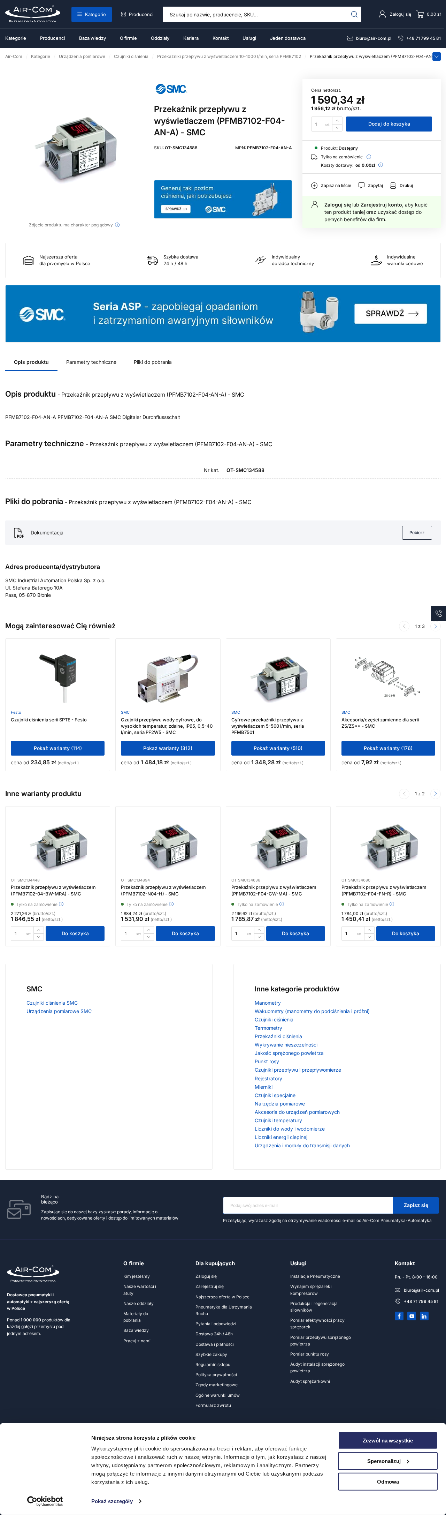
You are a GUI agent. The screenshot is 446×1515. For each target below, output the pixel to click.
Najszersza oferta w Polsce (222, 1296)
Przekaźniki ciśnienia (278, 1036)
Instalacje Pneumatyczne (315, 1276)
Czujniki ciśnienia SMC (52, 1003)
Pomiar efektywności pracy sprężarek (317, 1323)
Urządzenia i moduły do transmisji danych (302, 1145)
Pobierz (417, 532)
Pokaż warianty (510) (278, 748)
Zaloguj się (337, 205)
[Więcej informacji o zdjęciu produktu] (117, 225)
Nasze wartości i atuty (139, 1290)
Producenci (141, 14)
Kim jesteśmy (136, 1276)
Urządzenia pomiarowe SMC (59, 1011)
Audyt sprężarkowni (310, 1381)
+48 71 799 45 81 (423, 38)
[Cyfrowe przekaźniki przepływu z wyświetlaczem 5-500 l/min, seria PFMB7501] (278, 678)
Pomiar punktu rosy (309, 1354)
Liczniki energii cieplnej (281, 1137)
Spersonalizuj (384, 1461)
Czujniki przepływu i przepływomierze (298, 1070)
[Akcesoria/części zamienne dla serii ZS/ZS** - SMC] (388, 678)
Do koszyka (75, 933)
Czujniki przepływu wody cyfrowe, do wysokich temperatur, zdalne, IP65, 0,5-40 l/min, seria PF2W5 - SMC (167, 726)
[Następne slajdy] (435, 794)
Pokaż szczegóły (112, 1501)
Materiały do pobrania (135, 1317)
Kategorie (95, 14)
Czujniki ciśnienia (274, 1019)
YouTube (412, 1316)
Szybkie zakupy (211, 1354)
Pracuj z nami (137, 1340)
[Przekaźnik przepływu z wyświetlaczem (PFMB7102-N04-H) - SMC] (168, 846)
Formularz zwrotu (213, 1405)
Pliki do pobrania (153, 362)
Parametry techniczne (91, 362)
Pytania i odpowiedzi (215, 1323)
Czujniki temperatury (278, 1120)
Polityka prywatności (216, 1374)
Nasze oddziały (138, 1303)
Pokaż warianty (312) (167, 748)
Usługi (249, 38)
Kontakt (221, 38)
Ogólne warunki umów (217, 1395)
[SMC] (171, 97)
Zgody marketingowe (216, 1384)
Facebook (399, 1316)
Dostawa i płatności (214, 1344)
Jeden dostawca (288, 38)
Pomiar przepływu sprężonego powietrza (320, 1341)
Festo (16, 712)
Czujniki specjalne (275, 1095)
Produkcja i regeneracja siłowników (314, 1307)
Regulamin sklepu (212, 1364)
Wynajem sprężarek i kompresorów (311, 1290)
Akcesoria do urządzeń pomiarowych (297, 1112)
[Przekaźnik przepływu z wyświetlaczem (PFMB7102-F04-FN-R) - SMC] (388, 846)
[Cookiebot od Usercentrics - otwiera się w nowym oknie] (45, 1501)
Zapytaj (375, 185)
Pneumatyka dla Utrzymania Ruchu (223, 1310)
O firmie (128, 38)
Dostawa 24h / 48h (214, 1333)
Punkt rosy (267, 1061)
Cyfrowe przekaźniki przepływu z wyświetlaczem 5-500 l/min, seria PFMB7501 (267, 726)
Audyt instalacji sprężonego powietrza (317, 1367)
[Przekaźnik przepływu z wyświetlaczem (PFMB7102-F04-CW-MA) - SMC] (278, 846)
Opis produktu (31, 362)
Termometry (268, 1028)
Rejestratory (268, 1078)
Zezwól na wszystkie (388, 1440)
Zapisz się (416, 1205)
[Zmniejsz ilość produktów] (337, 128)
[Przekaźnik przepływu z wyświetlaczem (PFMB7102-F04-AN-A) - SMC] (74, 149)
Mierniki (263, 1087)
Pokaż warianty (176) (388, 748)
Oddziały (160, 38)
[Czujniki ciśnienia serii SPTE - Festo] (57, 678)
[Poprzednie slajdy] (404, 626)
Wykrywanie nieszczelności (286, 1045)
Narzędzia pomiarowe (280, 1104)
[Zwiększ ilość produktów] (337, 120)
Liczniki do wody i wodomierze (290, 1129)
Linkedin (424, 1316)
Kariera (191, 38)
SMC (125, 712)
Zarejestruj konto (381, 205)
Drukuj (406, 185)
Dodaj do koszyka (389, 124)
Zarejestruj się (209, 1286)
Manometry (268, 1003)
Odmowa (388, 1481)
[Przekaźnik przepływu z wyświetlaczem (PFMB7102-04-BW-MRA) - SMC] (57, 846)
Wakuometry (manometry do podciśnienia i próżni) (312, 1011)
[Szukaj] (354, 14)
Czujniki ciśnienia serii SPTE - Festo (49, 719)
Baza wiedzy (92, 38)
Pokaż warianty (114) (58, 748)
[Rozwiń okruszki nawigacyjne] (436, 56)
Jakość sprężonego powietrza (289, 1053)
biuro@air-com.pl (373, 38)
